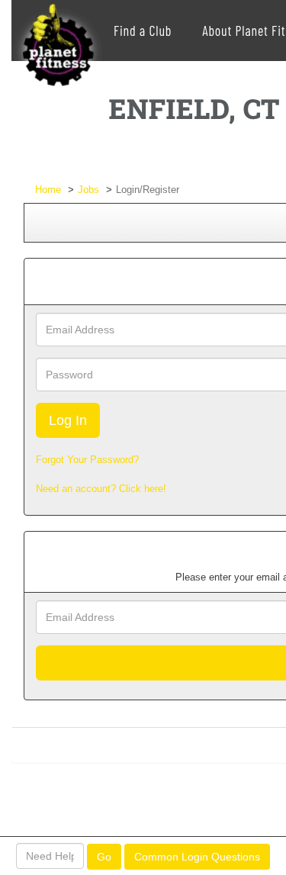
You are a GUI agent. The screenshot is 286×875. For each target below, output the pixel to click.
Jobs (88, 189)
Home (48, 189)
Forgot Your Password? (87, 459)
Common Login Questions (197, 857)
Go (104, 857)
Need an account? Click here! (101, 488)
